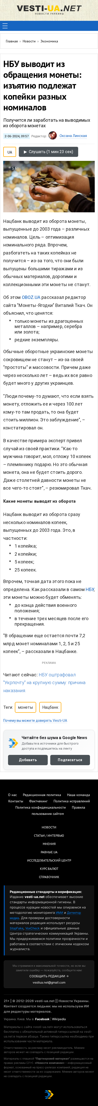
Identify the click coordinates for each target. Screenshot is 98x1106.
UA (10, 151)
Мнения (49, 844)
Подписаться (70, 760)
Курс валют (49, 869)
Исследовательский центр (49, 861)
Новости (49, 828)
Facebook (42, 1019)
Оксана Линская (73, 136)
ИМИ (59, 913)
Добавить (28, 760)
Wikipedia (59, 1019)
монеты (25, 707)
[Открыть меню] (5, 26)
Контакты (15, 801)
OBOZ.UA (31, 297)
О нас (12, 795)
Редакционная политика (42, 795)
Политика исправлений (72, 801)
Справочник (49, 877)
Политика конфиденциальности (40, 808)
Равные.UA (49, 853)
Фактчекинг (38, 801)
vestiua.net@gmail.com (49, 982)
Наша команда (78, 795)
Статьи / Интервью (49, 836)
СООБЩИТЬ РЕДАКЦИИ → (49, 976)
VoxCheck (32, 928)
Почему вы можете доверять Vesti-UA (35, 721)
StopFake (16, 928)
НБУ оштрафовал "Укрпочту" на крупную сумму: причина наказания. (44, 682)
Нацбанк (50, 707)
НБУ (90, 589)
